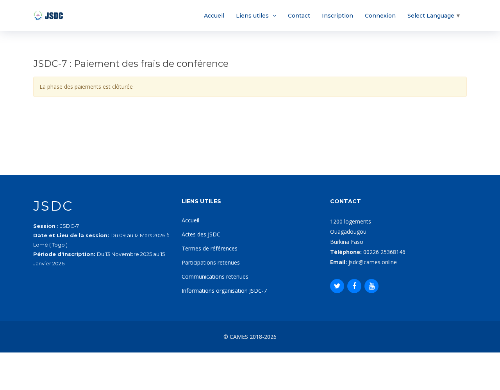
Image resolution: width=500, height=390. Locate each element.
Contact (299, 15)
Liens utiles (252, 15)
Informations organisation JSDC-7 (224, 290)
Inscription (337, 15)
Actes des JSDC (201, 234)
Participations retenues (211, 262)
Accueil (214, 15)
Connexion (380, 15)
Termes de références (210, 248)
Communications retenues (215, 276)
